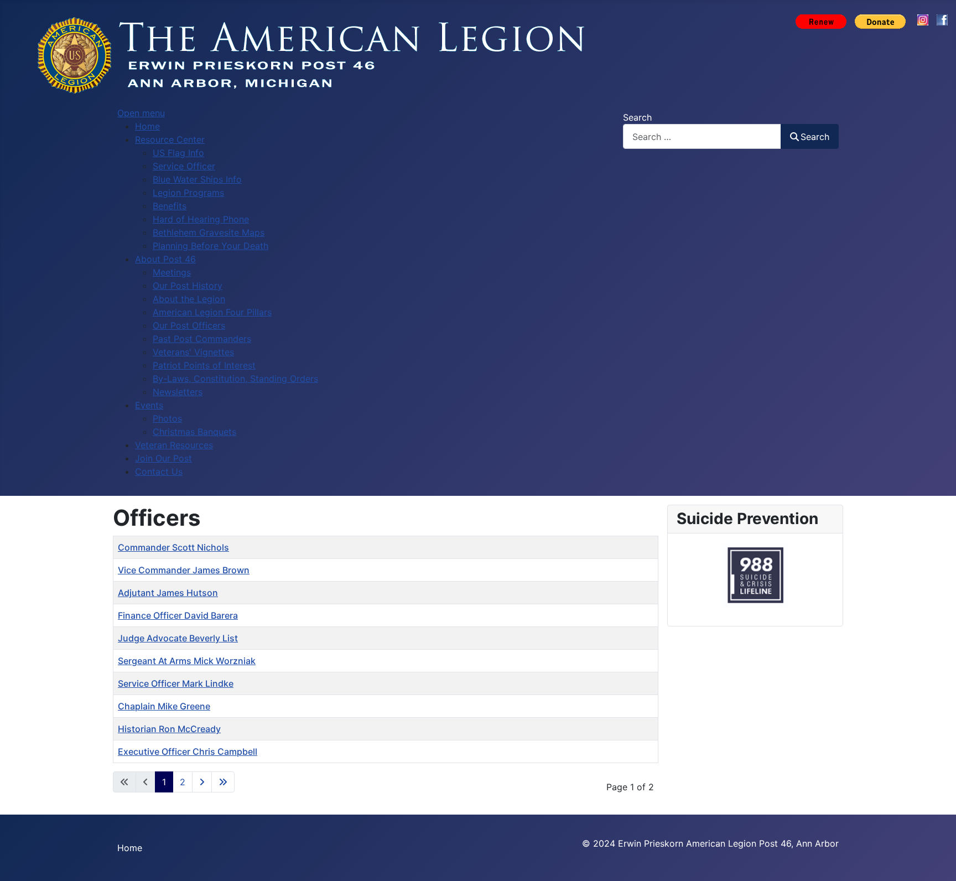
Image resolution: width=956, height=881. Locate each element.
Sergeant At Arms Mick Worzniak (187, 660)
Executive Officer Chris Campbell (187, 751)
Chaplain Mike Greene (164, 706)
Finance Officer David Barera (178, 615)
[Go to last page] (223, 781)
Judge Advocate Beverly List (178, 638)
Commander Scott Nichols (173, 547)
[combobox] (702, 136)
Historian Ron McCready (169, 728)
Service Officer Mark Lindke (175, 683)
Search (637, 117)
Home (129, 847)
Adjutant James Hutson (168, 592)
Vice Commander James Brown (184, 570)
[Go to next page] (202, 781)
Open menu (141, 112)
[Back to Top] (936, 860)
